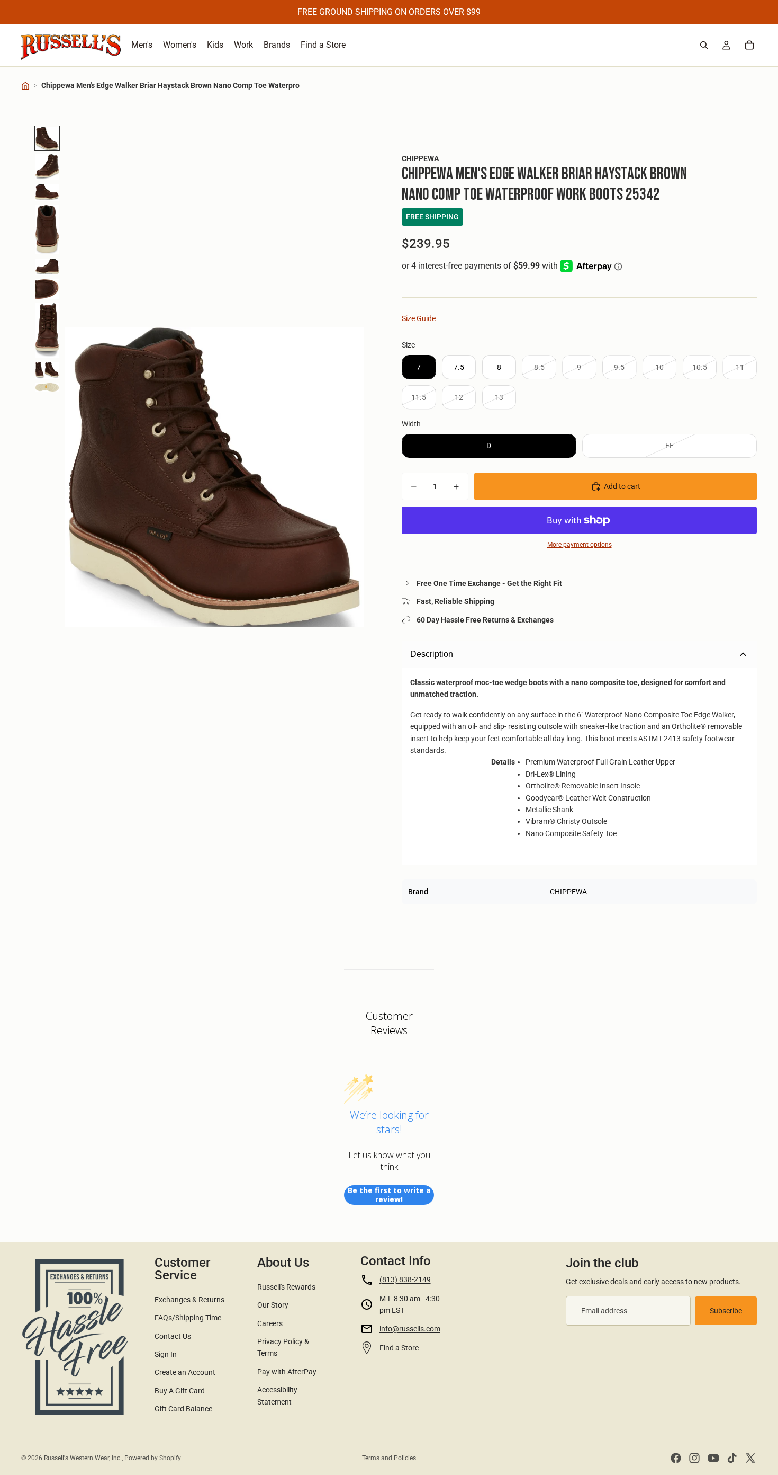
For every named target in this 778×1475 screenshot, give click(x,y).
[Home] (25, 86)
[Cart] (749, 45)
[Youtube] (713, 1458)
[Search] (704, 45)
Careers (270, 1323)
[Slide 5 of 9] (47, 267)
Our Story (272, 1305)
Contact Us (173, 1336)
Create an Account (185, 1372)
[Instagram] (694, 1458)
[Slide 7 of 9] (47, 330)
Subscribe (726, 1311)
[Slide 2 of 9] (47, 167)
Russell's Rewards (286, 1287)
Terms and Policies (389, 1458)
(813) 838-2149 (405, 1279)
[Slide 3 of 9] (47, 192)
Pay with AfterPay (286, 1371)
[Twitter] (750, 1458)
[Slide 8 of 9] (47, 370)
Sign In (166, 1354)
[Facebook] (676, 1458)
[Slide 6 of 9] (47, 289)
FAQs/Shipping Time (188, 1317)
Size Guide (419, 318)
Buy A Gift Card (180, 1391)
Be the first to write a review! (389, 1195)
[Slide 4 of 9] (47, 229)
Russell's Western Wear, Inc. (83, 1458)
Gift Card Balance (183, 1409)
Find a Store (399, 1348)
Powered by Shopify (152, 1458)
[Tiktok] (732, 1458)
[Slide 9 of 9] (47, 387)
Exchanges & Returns (189, 1299)
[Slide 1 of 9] (47, 138)
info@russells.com (409, 1329)
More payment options (579, 544)
